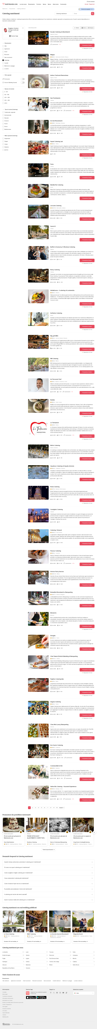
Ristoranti (6, 54)
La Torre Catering (9, 934)
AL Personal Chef (55, 379)
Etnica (5, 126)
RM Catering (54, 358)
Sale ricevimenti (8, 57)
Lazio (27, 952)
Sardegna (4, 961)
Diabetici (6, 147)
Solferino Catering (56, 313)
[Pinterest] (57, 992)
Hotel (5, 51)
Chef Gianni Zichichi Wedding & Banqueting (64, 656)
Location (6, 68)
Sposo (49, 4)
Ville (5, 46)
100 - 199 (6, 94)
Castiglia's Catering (56, 509)
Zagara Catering (55, 702)
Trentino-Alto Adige (54, 961)
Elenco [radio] (77, 27)
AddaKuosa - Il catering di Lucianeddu (62, 290)
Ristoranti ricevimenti (37, 980)
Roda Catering (55, 487)
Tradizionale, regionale (9, 112)
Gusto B (52, 226)
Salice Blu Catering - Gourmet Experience (63, 786)
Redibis (52, 400)
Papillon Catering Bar (57, 679)
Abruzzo (4, 965)
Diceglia (52, 636)
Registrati (92, 4)
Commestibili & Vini (56, 766)
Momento (53, 613)
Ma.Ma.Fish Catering (56, 185)
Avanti (61, 807)
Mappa (52, 55)
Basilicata (28, 965)
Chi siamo (4, 1010)
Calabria (75, 961)
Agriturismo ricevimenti (16, 980)
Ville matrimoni (5, 980)
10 (57, 807)
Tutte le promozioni (48, 849)
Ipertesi (6, 150)
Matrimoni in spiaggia (9, 66)
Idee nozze (56, 4)
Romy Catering (55, 270)
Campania (75, 955)
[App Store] (31, 998)
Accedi (86, 4)
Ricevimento (31, 4)
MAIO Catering (31, 934)
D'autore (6, 121)
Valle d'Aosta (76, 965)
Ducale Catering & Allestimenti (60, 32)
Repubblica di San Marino (8, 968)
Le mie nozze (23, 4)
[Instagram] (60, 992)
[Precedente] (2, 832)
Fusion (6, 123)
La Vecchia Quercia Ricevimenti (59, 934)
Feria (51, 164)
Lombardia (5, 952)
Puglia (3, 958)
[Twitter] (54, 992)
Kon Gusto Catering (56, 745)
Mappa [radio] (91, 27)
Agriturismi (7, 49)
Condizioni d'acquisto (7, 996)
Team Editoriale (5, 1012)
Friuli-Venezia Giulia (54, 958)
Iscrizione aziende (6, 1008)
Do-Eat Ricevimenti (56, 121)
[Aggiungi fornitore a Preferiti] (46, 33)
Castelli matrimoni (57, 980)
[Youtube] (63, 992)
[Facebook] (50, 992)
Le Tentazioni (54, 423)
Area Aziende (91, 1)
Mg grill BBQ (54, 336)
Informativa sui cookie (7, 1000)
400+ (5, 103)
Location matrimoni (78, 980)
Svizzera (28, 968)
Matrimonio (5, 8)
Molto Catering (55, 445)
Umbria (27, 961)
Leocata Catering (55, 206)
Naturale (6, 118)
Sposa (44, 4)
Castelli (6, 63)
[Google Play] (41, 998)
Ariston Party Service (57, 571)
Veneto (28, 955)
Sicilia (74, 952)
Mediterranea (7, 129)
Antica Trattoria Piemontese (59, 75)
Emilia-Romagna (6, 955)
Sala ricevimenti (47, 980)
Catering (6, 60)
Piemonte (51, 955)
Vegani (6, 141)
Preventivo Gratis (87, 45)
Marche (74, 958)
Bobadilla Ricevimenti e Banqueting (61, 592)
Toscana (51, 952)
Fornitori (38, 4)
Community (63, 4)
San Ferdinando (55, 98)
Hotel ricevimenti (27, 980)
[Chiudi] (23, 28)
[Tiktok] (66, 992)
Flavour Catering (55, 551)
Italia (77, 993)
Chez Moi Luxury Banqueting (59, 724)
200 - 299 (7, 97)
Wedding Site (5, 1016)
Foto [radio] (85, 27)
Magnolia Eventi (78, 934)
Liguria (27, 958)
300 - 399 (7, 100)
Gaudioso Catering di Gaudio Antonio (62, 466)
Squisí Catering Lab (56, 141)
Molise (50, 965)
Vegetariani (7, 138)
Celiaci (6, 144)
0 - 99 (6, 91)
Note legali (4, 994)
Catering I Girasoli (56, 530)
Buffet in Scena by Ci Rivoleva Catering (62, 247)
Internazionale (7, 115)
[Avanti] (94, 832)
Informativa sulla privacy (7, 998)
